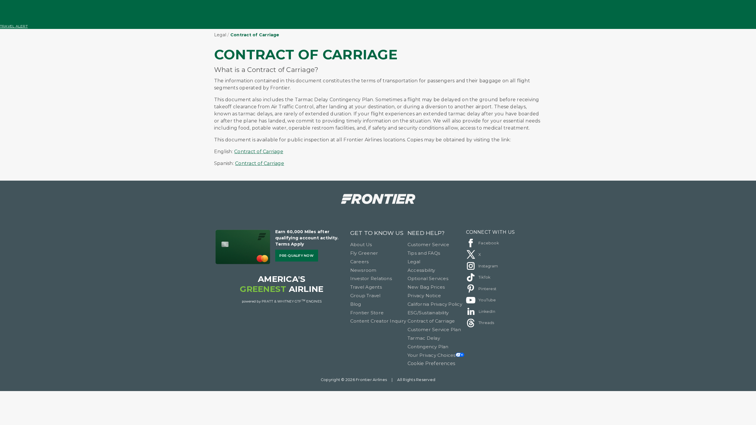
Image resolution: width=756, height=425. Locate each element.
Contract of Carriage (258, 151)
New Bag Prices (426, 287)
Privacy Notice (424, 295)
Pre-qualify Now (296, 256)
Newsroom (363, 270)
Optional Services (428, 278)
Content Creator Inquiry (378, 321)
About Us (361, 244)
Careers (359, 261)
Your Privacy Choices (432, 355)
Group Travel (365, 295)
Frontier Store (367, 313)
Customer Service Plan (434, 329)
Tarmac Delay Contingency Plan (428, 342)
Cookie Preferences (431, 363)
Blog (355, 304)
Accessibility (421, 270)
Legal (220, 34)
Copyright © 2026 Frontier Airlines (354, 379)
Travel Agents (366, 287)
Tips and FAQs (424, 253)
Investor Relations (371, 278)
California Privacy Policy (435, 304)
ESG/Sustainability (428, 313)
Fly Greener (364, 253)
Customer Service (428, 244)
